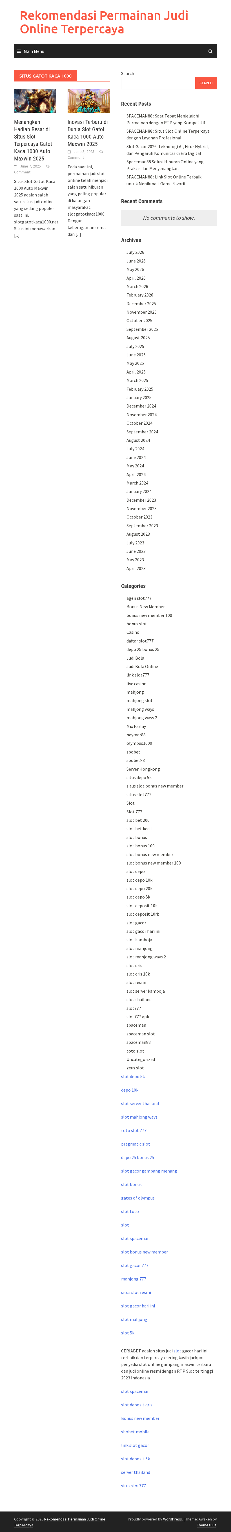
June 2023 (136, 551)
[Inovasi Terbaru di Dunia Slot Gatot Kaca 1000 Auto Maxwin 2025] (89, 100)
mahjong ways (140, 709)
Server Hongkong (143, 769)
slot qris (134, 965)
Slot (130, 803)
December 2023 (141, 500)
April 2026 (136, 278)
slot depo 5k (138, 897)
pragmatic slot (135, 1144)
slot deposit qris (136, 1404)
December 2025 (141, 303)
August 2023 (138, 534)
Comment (22, 172)
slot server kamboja (145, 991)
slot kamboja (139, 939)
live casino (136, 683)
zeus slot (135, 1068)
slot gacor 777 (134, 1265)
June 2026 (136, 261)
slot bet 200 (138, 820)
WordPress (172, 1519)
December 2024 (141, 406)
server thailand (135, 1472)
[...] (17, 235)
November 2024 (141, 414)
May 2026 (135, 269)
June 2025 (136, 354)
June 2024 (136, 457)
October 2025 (139, 320)
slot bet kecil (139, 828)
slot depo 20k (139, 888)
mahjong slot (139, 700)
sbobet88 (135, 760)
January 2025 (139, 397)
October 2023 (139, 517)
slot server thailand (140, 1103)
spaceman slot (140, 1034)
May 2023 (135, 559)
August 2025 (138, 337)
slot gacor (136, 922)
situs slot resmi (136, 1292)
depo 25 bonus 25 (142, 649)
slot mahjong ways (139, 1117)
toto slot (135, 1051)
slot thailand (139, 999)
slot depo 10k (139, 880)
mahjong (135, 692)
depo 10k (129, 1090)
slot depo (135, 871)
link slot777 (137, 675)
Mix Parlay (136, 726)
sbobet (133, 752)
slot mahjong (139, 948)
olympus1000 (139, 743)
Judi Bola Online (142, 666)
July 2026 (135, 252)
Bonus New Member (145, 606)
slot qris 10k (138, 974)
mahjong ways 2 (141, 717)
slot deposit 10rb (142, 914)
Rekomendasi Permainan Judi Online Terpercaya (104, 21)
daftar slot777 (140, 641)
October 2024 (139, 423)
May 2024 (135, 466)
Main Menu (34, 51)
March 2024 (137, 483)
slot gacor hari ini (143, 931)
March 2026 (137, 286)
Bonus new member (140, 1418)
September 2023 (142, 525)
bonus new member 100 (149, 615)
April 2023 (136, 568)
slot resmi (136, 982)
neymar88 (136, 734)
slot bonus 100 (140, 845)
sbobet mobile (135, 1431)
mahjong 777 (133, 1279)
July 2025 (135, 346)
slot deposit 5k (135, 1458)
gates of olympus (138, 1198)
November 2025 (141, 312)
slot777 (133, 1008)
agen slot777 (139, 598)
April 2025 (136, 372)
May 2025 (135, 363)
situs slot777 (138, 794)
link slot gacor (135, 1445)
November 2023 (141, 508)
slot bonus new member (149, 854)
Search (127, 73)
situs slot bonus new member (154, 786)
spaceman (136, 1025)
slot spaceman (135, 1238)
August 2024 (138, 440)
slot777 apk (137, 1016)
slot (125, 1225)
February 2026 (139, 295)
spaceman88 (138, 1042)
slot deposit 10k (141, 905)
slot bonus (136, 837)
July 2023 (135, 543)
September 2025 (142, 329)
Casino (132, 632)
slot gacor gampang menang (149, 1171)
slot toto (130, 1211)
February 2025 (139, 389)
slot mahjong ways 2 (146, 957)
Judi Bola (135, 658)
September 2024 (142, 432)
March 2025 (137, 380)
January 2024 (139, 491)
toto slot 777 (133, 1130)
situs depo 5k (139, 777)
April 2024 (136, 474)
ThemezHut (206, 1525)
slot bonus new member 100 (153, 863)
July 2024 (135, 448)
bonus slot (136, 623)
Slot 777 (134, 811)
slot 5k (127, 1333)
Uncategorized (140, 1059)
